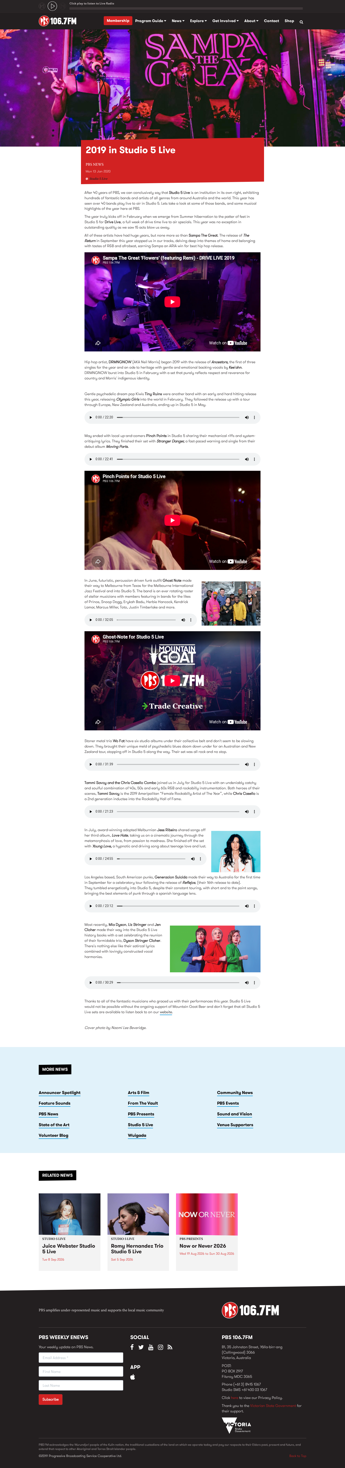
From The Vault (143, 1103)
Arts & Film (138, 1093)
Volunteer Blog (53, 1135)
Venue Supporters (235, 1125)
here (234, 1397)
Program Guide (149, 20)
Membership (118, 20)
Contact (271, 20)
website (166, 1012)
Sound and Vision (234, 1114)
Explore (197, 20)
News (177, 20)
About (250, 20)
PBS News (95, 165)
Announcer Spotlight (59, 1093)
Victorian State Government (273, 1405)
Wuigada (137, 1135)
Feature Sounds (54, 1103)
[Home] (59, 21)
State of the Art (54, 1125)
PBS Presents (141, 1114)
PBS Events (228, 1103)
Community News (235, 1093)
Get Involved (224, 20)
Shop (289, 20)
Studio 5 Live (98, 179)
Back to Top (297, 1455)
